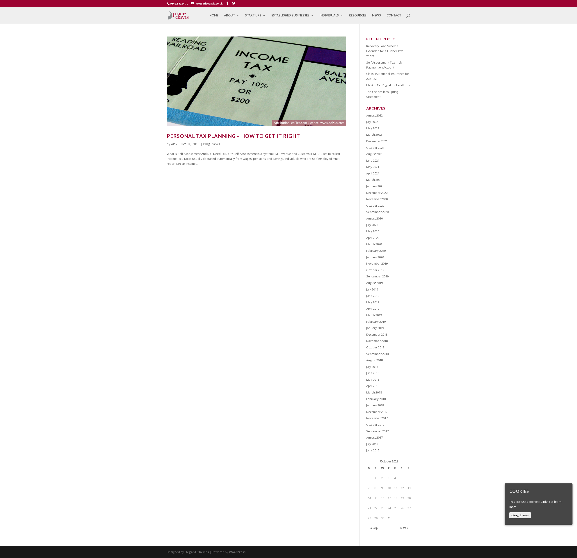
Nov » (404, 528)
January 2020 (375, 257)
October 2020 (375, 206)
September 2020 (377, 212)
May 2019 (372, 302)
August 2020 (374, 218)
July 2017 (372, 444)
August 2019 (374, 283)
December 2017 (376, 412)
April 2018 (372, 386)
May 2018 (372, 379)
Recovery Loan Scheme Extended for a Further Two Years (384, 51)
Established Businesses (290, 15)
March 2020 (374, 244)
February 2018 (376, 399)
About (229, 15)
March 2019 (374, 315)
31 (389, 518)
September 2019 (377, 276)
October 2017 (375, 425)
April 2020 (372, 238)
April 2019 (372, 308)
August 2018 (374, 360)
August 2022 (374, 115)
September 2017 (377, 431)
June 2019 (372, 296)
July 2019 (372, 289)
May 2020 (372, 231)
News (376, 15)
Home (213, 15)
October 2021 (375, 148)
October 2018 (375, 347)
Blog (206, 144)
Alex (174, 144)
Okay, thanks (520, 515)
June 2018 (372, 373)
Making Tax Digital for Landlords (388, 85)
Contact (394, 15)
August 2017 (374, 437)
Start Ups (253, 15)
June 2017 (372, 450)
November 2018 (377, 341)
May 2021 (372, 167)
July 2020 (372, 225)
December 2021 (376, 141)
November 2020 (377, 199)
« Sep (374, 528)
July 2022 (372, 122)
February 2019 (376, 322)
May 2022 (372, 128)
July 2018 (372, 367)
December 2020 (376, 193)
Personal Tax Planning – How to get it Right (233, 136)
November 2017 (377, 418)
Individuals (329, 15)
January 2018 (375, 405)
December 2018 (376, 334)
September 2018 (377, 354)
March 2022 (374, 135)
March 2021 (374, 180)
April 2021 (372, 173)
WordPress (237, 552)
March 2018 (374, 392)
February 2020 (376, 251)
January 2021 (375, 186)
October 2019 (375, 270)
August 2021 (374, 154)
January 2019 (375, 328)
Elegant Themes (197, 552)
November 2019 (377, 263)
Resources (357, 15)
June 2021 (372, 160)
